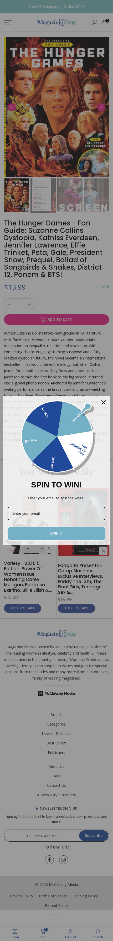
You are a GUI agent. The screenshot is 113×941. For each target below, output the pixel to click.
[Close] (103, 402)
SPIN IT (56, 533)
